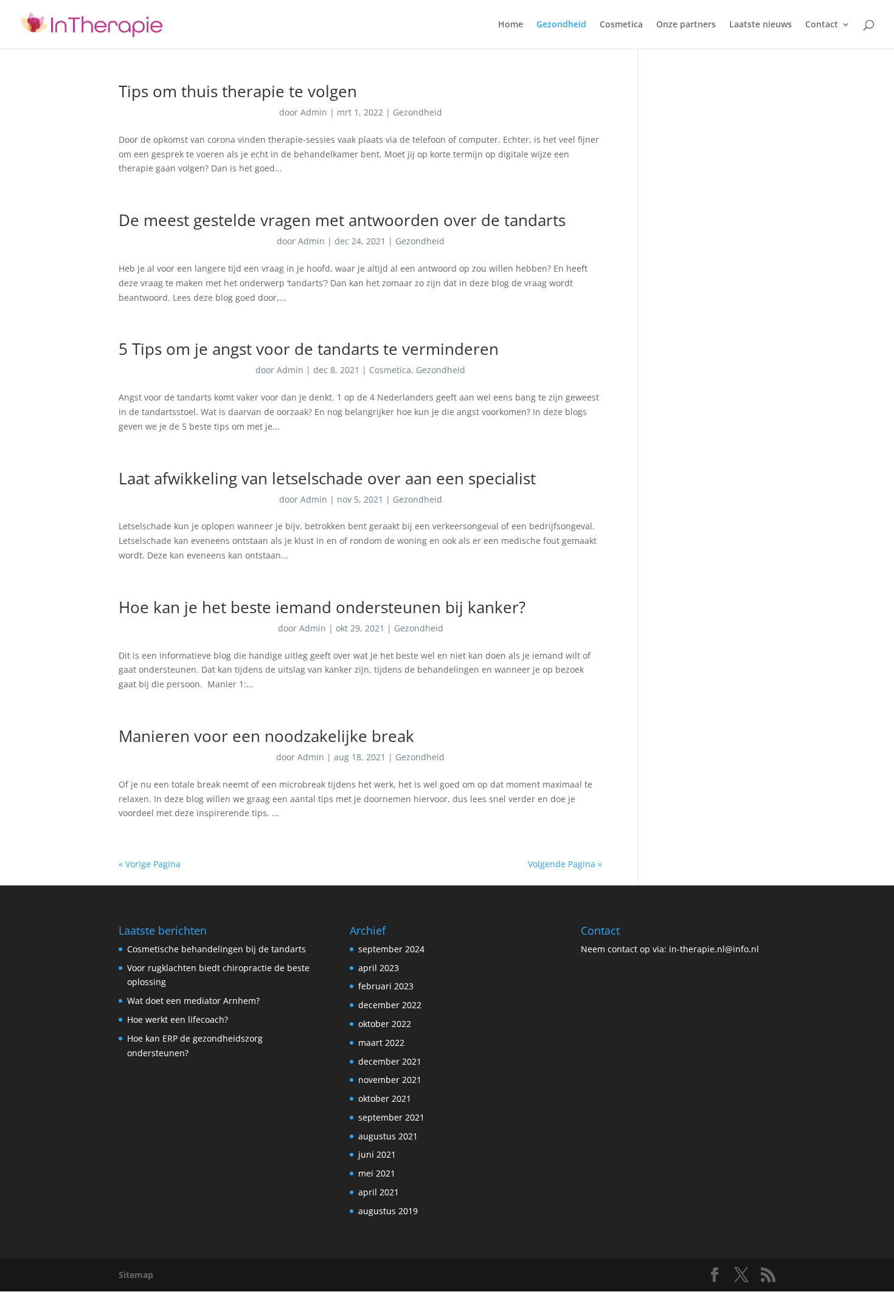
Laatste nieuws (760, 25)
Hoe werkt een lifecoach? (177, 1019)
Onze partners (686, 25)
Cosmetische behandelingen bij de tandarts (217, 949)
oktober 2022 (384, 1023)
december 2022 (389, 1005)
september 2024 (391, 949)
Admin (313, 112)
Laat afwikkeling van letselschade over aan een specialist (327, 478)
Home (510, 25)
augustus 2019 (388, 1211)
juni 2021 (377, 1154)
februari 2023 (386, 986)
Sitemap (136, 1274)
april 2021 (378, 1192)
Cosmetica (621, 25)
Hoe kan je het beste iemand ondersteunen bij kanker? (322, 607)
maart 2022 (381, 1042)
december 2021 (389, 1061)
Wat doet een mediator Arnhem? (193, 1000)
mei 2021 (376, 1173)
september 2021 (391, 1117)
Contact (821, 25)
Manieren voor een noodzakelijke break (266, 736)
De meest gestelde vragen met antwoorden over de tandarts (342, 220)
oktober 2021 (384, 1098)
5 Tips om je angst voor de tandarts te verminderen (309, 349)
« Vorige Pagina (150, 864)
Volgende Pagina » (565, 864)
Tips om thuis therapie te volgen (238, 91)
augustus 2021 (388, 1136)
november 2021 (389, 1079)
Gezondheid (561, 25)
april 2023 (378, 968)
